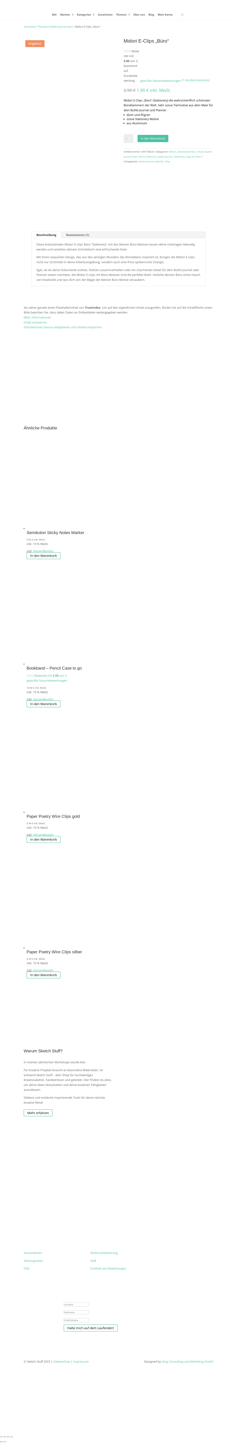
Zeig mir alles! (193, 156)
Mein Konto (165, 15)
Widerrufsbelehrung (104, 1253)
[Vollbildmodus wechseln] (4, 1436)
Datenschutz (61, 1361)
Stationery (179, 156)
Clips (167, 161)
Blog (151, 15)
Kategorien (84, 15)
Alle (54, 15)
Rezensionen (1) (77, 235)
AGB (93, 1261)
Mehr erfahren (38, 1113)
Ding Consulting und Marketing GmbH (187, 1361)
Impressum (81, 1361)
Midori (172, 151)
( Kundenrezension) (195, 80)
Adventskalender (186, 151)
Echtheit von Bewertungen (108, 1268)
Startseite (29, 26)
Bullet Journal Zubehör (151, 161)
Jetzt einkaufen (16, 1425)
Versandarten (33, 1253)
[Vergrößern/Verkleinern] (1, 1436)
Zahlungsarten (33, 1261)
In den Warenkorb (153, 138)
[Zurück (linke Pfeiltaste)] (1, 1441)
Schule (200, 151)
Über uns (139, 15)
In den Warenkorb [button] (43, 556)
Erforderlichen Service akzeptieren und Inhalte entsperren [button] (63, 327)
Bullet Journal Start (61, 26)
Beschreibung (46, 235)
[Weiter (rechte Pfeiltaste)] (4, 1441)
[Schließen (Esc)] (11, 1436)
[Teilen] (8, 1436)
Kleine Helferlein (147, 156)
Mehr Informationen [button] (37, 317)
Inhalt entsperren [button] (35, 322)
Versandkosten (43, 551)
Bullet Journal (165, 156)
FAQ (26, 1268)
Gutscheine (105, 15)
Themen (121, 15)
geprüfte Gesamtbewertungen (160, 80)
